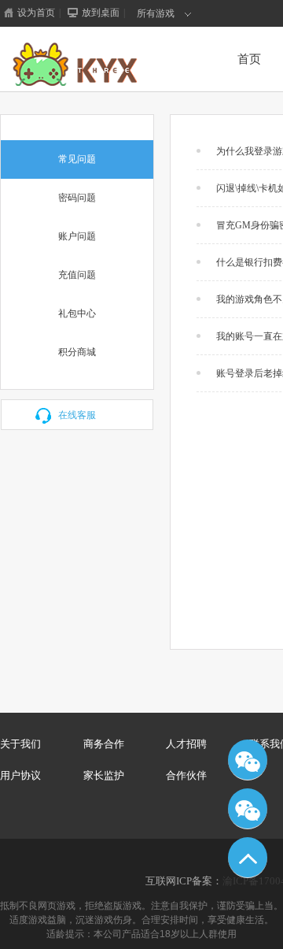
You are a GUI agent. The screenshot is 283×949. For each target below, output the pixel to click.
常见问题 (77, 159)
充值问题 (77, 274)
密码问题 (77, 197)
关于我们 (20, 744)
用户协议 (20, 775)
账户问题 (77, 236)
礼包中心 (77, 313)
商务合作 (103, 744)
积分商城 (77, 352)
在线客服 (77, 415)
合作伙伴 (186, 775)
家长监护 (103, 775)
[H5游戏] (99, 65)
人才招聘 (186, 744)
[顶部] (247, 857)
